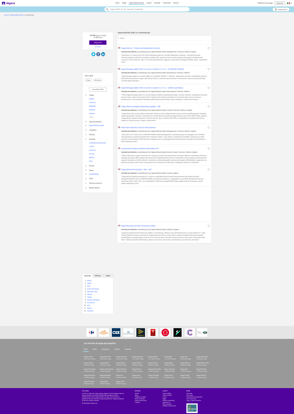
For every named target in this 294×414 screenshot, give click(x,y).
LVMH (89, 283)
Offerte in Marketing (168, 400)
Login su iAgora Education (193, 400)
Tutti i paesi (189, 395)
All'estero (97, 80)
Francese (92, 102)
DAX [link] (90, 161)
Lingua (91, 95)
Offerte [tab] (98, 276)
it (291, 3)
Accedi (98, 46)
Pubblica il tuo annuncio (169, 405)
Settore (92, 134)
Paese (91, 170)
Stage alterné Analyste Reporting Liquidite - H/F (141, 106)
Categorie (105, 349)
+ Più (91, 117)
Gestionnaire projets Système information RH (139, 148)
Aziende (157, 3)
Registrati (98, 42)
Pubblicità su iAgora (140, 397)
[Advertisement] (147, 24)
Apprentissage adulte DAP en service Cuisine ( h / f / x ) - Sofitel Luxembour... (152, 88)
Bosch (89, 281)
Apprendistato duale (136, 3)
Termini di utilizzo (140, 398)
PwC (88, 286)
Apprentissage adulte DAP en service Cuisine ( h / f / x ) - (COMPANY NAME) (152, 69)
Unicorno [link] (92, 150)
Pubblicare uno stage (265, 3)
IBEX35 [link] (91, 157)
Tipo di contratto (95, 122)
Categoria (92, 130)
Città (91, 179)
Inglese (91, 99)
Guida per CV (166, 402)
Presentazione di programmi (194, 397)
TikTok (89, 294)
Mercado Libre (92, 292)
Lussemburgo (94, 174)
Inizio (117, 3)
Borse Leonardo (167, 404)
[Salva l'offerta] (208, 48)
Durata (91, 166)
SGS (88, 305)
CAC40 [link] (91, 146)
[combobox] (147, 9)
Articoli (176, 3)
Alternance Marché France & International (138, 127)
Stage (124, 3)
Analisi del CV (282, 9)
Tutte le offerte (167, 393)
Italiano (92, 113)
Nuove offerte (94, 188)
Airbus (89, 308)
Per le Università (191, 398)
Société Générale (93, 300)
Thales (89, 297)
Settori (117, 349)
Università (166, 3)
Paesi (86, 349)
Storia (136, 395)
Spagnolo (92, 106)
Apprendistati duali (16, 15)
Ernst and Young (93, 289)
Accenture (91, 303)
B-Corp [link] (91, 154)
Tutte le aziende (167, 395)
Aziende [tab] (87, 276)
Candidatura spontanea (97, 143)
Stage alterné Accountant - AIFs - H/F (136, 169)
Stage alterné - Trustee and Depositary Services (140, 48)
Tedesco (92, 110)
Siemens (90, 311)
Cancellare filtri (98, 89)
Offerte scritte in (95, 183)
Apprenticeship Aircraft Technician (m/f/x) (138, 226)
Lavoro (149, 3)
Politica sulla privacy (140, 400)
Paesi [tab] (108, 276)
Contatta (137, 402)
